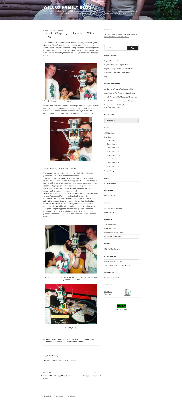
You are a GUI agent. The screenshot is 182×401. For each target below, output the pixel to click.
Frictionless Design (110, 183)
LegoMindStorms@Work (112, 236)
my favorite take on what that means (116, 37)
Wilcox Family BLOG (67, 7)
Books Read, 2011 (113, 166)
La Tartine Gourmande (111, 278)
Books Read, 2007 (113, 151)
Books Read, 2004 (113, 140)
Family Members (59, 339)
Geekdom (70, 339)
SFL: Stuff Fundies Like (112, 196)
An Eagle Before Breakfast (113, 208)
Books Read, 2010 (113, 163)
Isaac (87, 339)
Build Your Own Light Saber (113, 232)
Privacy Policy (109, 171)
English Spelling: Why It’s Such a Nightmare (118, 69)
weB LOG (123, 34)
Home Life (79, 339)
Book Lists (107, 137)
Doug (48, 339)
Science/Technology (75, 341)
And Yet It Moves (110, 225)
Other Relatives (58, 341)
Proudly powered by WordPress (64, 396)
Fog (105, 77)
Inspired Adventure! (111, 61)
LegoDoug (62, 30)
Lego (48, 341)
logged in (57, 360)
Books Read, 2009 (113, 159)
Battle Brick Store (110, 212)
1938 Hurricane (109, 133)
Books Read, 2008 (113, 155)
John (92, 339)
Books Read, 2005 (113, 144)
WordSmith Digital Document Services (117, 265)
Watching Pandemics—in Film (123, 89)
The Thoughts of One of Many (125, 93)
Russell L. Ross (109, 105)
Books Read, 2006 (113, 148)
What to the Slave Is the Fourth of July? (117, 73)
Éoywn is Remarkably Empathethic (116, 65)
